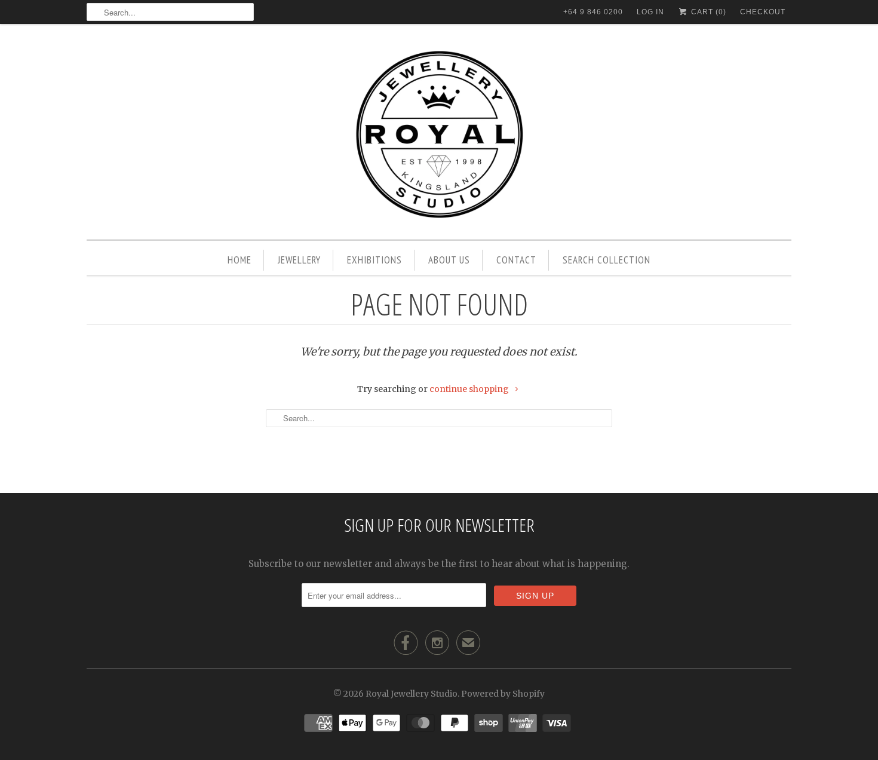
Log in (650, 12)
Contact (516, 259)
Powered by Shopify (503, 693)
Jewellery (299, 259)
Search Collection (606, 259)
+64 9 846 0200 (593, 12)
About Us (449, 259)
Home (239, 259)
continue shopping (470, 389)
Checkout (762, 12)
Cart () (707, 12)
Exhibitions (374, 259)
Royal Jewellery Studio (412, 693)
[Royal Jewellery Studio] (439, 134)
